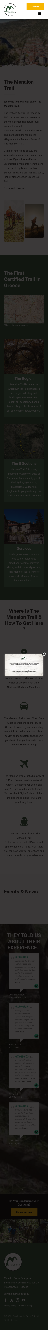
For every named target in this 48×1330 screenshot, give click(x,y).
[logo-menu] (10, 4)
